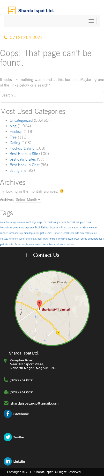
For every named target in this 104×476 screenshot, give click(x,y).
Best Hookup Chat (24, 165)
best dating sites (23, 159)
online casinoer (34, 238)
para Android (50, 238)
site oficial (14, 244)
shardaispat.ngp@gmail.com (34, 403)
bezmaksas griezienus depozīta (17, 227)
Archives (7, 199)
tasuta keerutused (31, 244)
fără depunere (31, 233)
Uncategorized (21, 120)
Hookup (16, 131)
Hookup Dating (22, 148)
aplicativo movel (22, 222)
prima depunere (89, 238)
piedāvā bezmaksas (69, 238)
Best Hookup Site (24, 153)
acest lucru (6, 222)
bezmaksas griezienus (79, 222)
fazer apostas (16, 233)
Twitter (18, 437)
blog (13, 126)
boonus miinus (58, 227)
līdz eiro (79, 233)
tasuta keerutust (50, 244)
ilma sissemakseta (64, 233)
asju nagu (37, 222)
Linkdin (19, 461)
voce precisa (67, 244)
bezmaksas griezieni (55, 222)
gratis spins (46, 233)
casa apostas (75, 227)
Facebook (21, 414)
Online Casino (16, 238)
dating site (18, 170)
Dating (15, 142)
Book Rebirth (42, 227)
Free (13, 137)
